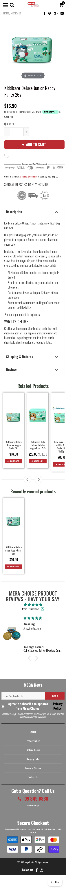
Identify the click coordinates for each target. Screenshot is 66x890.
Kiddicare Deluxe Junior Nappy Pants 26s (14, 550)
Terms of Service (33, 768)
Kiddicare (16, 13)
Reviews (11, 369)
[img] (33, 604)
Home (6, 13)
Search (33, 732)
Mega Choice (29, 862)
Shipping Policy (33, 759)
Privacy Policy (57, 706)
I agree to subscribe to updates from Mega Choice (35, 706)
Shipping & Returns (19, 356)
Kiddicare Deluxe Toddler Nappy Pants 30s (14, 445)
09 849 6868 (35, 798)
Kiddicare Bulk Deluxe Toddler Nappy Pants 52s (38, 445)
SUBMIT (55, 696)
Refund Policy (33, 750)
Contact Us (33, 777)
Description (14, 211)
